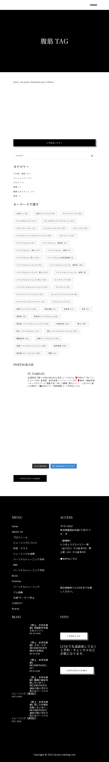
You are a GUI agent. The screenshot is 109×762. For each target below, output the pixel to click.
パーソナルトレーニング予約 (28, 559)
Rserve (15, 608)
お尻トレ (22, 214)
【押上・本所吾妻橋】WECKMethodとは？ (39, 664)
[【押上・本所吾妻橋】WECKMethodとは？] (19, 666)
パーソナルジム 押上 (28, 250)
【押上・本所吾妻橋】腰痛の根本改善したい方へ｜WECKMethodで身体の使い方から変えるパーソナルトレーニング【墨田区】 (30, 685)
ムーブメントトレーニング (30, 294)
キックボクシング (26, 221)
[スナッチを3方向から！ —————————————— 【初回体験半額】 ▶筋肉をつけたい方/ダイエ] (33, 426)
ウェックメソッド (72, 214)
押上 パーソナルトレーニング (62, 331)
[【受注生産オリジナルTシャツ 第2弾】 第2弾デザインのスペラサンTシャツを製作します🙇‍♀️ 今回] (75, 402)
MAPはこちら (70, 558)
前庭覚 (69, 309)
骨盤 (52, 353)
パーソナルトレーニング (29, 265)
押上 (81, 324)
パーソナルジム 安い (28, 258)
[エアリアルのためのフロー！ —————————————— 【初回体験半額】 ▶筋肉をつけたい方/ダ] (75, 450)
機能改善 (23, 338)
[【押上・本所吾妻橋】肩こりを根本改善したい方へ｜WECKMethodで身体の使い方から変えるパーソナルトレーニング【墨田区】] (19, 708)
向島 (85, 309)
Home (15, 526)
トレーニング (19, 178)
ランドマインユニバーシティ (31, 302)
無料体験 (60, 346)
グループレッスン (26, 228)
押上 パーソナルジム (28, 331)
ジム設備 (18, 592)
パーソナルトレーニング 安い (32, 280)
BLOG (15, 575)
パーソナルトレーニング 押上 (32, 272)
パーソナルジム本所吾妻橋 (61, 258)
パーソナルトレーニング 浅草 (71, 272)
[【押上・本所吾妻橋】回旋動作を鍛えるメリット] (19, 631)
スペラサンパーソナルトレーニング (34, 236)
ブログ (16, 182)
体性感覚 (50, 309)
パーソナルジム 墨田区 (54, 243)
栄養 (15, 187)
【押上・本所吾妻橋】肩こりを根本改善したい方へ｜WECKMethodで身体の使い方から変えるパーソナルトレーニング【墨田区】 (30, 710)
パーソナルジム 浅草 (59, 250)
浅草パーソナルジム (48, 338)
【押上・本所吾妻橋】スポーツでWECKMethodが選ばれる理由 (39, 646)
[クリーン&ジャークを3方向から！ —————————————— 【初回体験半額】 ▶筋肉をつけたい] (75, 426)
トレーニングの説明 (24, 553)
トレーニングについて (25, 542)
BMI (15, 564)
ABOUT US (17, 531)
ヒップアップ (63, 280)
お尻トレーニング (45, 214)
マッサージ (63, 287)
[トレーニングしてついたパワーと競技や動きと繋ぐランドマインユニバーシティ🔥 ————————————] (33, 450)
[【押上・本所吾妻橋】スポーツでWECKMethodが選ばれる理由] (19, 648)
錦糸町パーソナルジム (28, 353)
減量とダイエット (21, 191)
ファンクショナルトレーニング (32, 287)
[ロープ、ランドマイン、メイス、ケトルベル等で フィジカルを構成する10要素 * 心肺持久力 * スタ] (33, 402)
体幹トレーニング (26, 309)
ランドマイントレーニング (64, 294)
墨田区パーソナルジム (46, 316)
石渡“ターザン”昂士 (24, 597)
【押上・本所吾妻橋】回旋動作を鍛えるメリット (39, 627)
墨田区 (21, 316)
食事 (15, 196)
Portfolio (16, 581)
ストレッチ (80, 228)
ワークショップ (61, 302)
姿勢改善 (63, 324)
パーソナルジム (25, 243)
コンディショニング (54, 228)
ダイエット (67, 236)
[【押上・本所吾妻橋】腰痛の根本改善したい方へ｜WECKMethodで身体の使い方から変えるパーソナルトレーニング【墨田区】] (19, 683)
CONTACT (17, 603)
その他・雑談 (19, 173)
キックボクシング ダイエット (59, 221)
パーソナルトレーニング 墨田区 (66, 265)
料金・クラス (20, 548)
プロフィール (20, 537)
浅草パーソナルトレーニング (31, 346)
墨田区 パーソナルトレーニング (32, 324)
